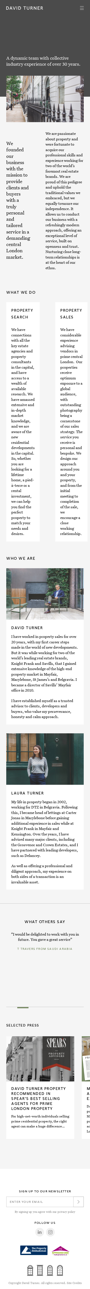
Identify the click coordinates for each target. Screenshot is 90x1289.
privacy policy (66, 1212)
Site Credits (74, 1283)
